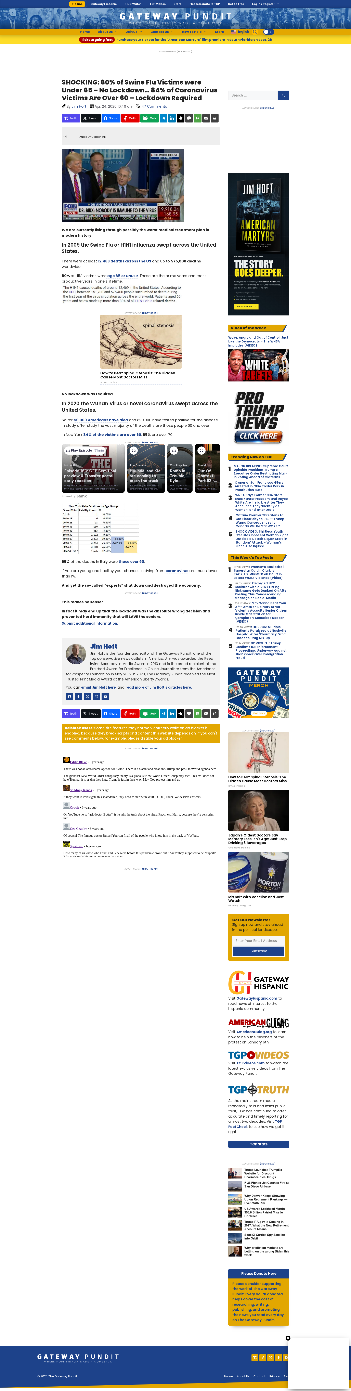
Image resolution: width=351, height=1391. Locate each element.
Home (85, 32)
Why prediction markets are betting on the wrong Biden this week (266, 1251)
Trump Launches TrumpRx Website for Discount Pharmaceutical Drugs (263, 1173)
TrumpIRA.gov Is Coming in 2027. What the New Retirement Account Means (266, 1225)
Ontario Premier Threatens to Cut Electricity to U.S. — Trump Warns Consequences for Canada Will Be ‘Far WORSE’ (260, 521)
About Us (105, 32)
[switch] (268, 32)
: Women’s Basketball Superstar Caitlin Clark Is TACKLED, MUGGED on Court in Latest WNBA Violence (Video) (259, 572)
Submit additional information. (90, 623)
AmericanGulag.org (254, 1031)
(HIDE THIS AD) (184, 51)
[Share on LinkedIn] (172, 118)
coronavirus (177, 570)
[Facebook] (278, 1357)
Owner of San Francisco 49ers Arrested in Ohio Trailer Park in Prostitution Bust (259, 486)
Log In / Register (263, 4)
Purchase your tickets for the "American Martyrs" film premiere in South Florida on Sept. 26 (176, 39)
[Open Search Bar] (255, 32)
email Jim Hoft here (98, 687)
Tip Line (77, 4)
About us (243, 1376)
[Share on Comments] (189, 118)
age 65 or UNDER (122, 275)
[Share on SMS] (198, 118)
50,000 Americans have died (101, 419)
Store (177, 4)
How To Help (192, 32)
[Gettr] (262, 1357)
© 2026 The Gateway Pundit (57, 1376)
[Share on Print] (215, 118)
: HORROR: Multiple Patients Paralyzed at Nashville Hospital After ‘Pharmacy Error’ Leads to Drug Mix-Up (261, 632)
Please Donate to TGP (205, 4)
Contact (259, 1376)
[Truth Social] (254, 1357)
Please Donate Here (258, 1273)
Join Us (131, 32)
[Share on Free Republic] (180, 118)
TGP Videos (158, 4)
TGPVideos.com (250, 1063)
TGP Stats (259, 1144)
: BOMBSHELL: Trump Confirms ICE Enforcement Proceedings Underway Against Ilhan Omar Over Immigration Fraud (261, 650)
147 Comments (154, 106)
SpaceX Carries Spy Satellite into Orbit (264, 1236)
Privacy (275, 1376)
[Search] (283, 95)
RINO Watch (133, 4)
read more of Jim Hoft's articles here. (159, 687)
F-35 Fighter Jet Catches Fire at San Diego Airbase (266, 1184)
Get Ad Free (236, 4)
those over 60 (131, 561)
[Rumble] (286, 1357)
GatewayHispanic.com (256, 998)
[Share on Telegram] (163, 118)
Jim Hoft (103, 646)
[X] (270, 1357)
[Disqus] (141, 806)
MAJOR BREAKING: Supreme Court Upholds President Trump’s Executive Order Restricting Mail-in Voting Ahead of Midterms (261, 471)
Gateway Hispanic (104, 4)
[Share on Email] (206, 118)
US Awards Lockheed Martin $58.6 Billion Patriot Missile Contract (264, 1212)
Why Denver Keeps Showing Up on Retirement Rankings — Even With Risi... (265, 1199)
